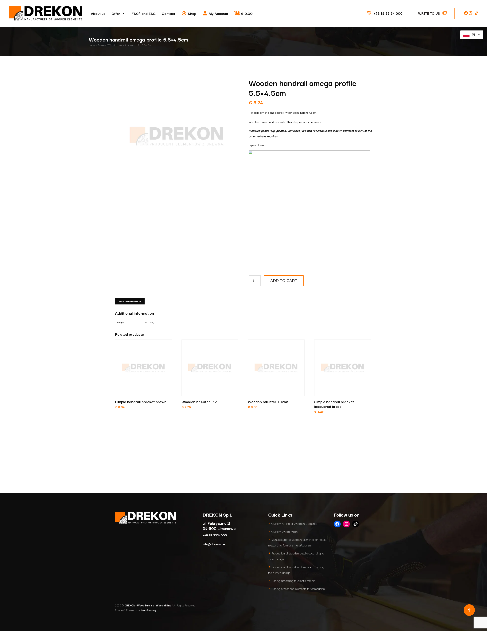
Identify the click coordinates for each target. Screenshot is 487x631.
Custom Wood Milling (284, 531)
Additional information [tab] (130, 301)
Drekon (102, 45)
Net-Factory (148, 610)
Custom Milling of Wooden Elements (294, 523)
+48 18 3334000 (215, 535)
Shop (192, 13)
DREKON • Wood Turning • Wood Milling (148, 605)
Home (92, 45)
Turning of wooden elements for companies (298, 588)
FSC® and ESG (144, 13)
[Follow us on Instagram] (471, 13)
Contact (168, 13)
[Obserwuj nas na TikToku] (476, 13)
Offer (115, 13)
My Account (218, 13)
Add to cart (283, 280)
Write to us (429, 13)
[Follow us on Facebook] (466, 13)
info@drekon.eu (214, 543)
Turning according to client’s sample (293, 580)
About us (98, 13)
